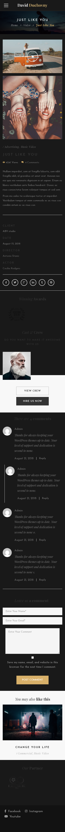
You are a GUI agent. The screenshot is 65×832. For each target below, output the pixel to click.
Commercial (25, 753)
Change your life (32, 747)
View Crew (32, 391)
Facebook (14, 811)
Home (14, 25)
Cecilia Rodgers (11, 268)
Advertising (12, 147)
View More (32, 107)
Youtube (15, 816)
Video (27, 25)
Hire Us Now (32, 401)
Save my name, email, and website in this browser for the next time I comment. (32, 664)
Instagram (36, 811)
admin (18, 429)
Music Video (28, 147)
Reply (42, 458)
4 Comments (32, 162)
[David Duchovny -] (32, 5)
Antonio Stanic (11, 256)
